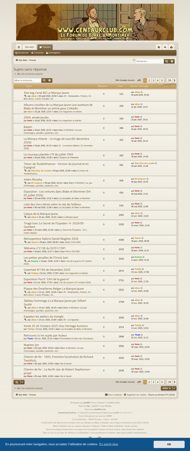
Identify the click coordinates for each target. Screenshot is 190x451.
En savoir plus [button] (108, 444)
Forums (46, 47)
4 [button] (157, 80)
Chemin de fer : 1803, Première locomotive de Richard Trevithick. (58, 358)
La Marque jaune (70, 217)
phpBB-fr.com (100, 409)
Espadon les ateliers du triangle (43, 316)
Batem (28, 127)
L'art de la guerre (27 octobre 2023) (75, 282)
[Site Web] (95, 22)
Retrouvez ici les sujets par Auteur (45, 335)
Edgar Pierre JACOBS (70, 251)
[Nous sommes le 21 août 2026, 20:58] (134, 60)
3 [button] (153, 80)
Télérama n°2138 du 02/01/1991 (45, 248)
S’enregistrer (54, 53)
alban (34, 96)
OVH (109, 416)
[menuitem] (159, 47)
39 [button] (169, 80)
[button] (139, 80)
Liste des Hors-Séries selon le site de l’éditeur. (53, 204)
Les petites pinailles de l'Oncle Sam (46, 257)
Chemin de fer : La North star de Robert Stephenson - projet (57, 371)
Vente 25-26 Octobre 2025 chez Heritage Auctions (56, 326)
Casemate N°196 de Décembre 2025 (47, 269)
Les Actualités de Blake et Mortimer (74, 198)
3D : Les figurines (71, 320)
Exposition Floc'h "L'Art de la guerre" (47, 279)
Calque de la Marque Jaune (41, 214)
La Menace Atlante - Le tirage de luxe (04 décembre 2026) (56, 140)
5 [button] (162, 80)
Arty (88, 406)
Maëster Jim (31, 345)
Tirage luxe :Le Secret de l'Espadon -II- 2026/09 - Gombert (54, 225)
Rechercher (23, 53)
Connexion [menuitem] (166, 48)
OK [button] (169, 444)
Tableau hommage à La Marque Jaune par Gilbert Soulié (55, 302)
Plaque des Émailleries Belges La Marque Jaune (54, 288)
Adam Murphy (33, 179)
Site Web (29, 47)
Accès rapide (19, 48)
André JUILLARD (73, 242)
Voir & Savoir (66, 363)
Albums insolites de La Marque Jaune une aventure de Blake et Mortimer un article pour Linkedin (58, 106)
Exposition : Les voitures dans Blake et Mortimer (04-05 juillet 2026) (57, 193)
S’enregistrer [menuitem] (172, 48)
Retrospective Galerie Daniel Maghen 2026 (51, 238)
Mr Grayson (36, 183)
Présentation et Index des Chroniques (76, 338)
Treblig (34, 273)
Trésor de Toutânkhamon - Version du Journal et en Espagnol (56, 165)
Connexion (39, 53)
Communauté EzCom (67, 413)
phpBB (86, 403)
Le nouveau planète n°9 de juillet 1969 (48, 154)
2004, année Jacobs (36, 117)
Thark (30, 338)
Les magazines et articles (70, 111)
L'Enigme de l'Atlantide (68, 157)
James (34, 242)
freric (29, 120)
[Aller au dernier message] (142, 92)
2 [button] (149, 80)
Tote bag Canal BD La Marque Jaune (46, 93)
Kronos (34, 261)
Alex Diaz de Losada (41, 171)
